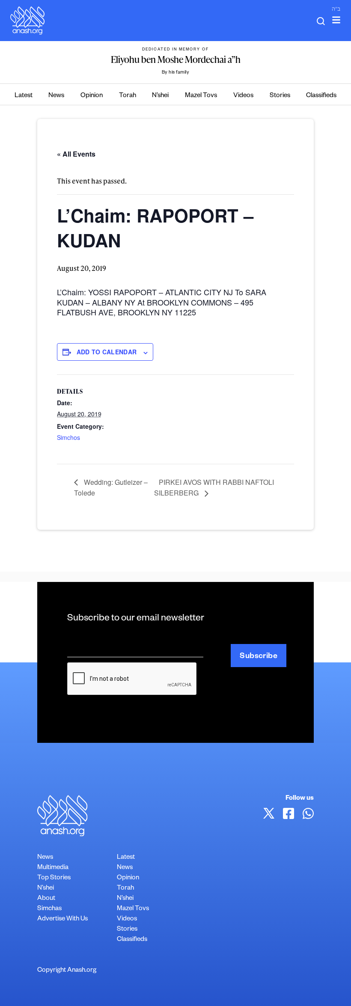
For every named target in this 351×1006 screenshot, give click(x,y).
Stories (280, 96)
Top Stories (54, 878)
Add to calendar (107, 351)
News (56, 96)
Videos (243, 96)
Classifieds (321, 96)
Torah (127, 96)
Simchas (49, 909)
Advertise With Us (62, 919)
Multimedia (52, 868)
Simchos (68, 437)
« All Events (76, 154)
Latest (24, 96)
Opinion (91, 96)
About (46, 898)
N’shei (160, 96)
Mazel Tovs (201, 96)
